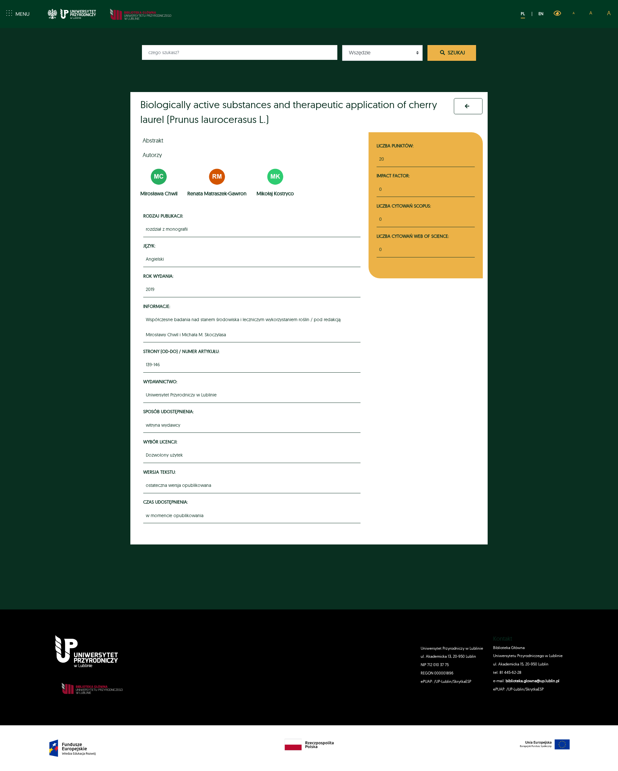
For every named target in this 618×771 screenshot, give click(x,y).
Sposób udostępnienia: (169, 411)
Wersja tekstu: (160, 472)
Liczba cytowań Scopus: (404, 206)
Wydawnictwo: (161, 381)
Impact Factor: (393, 175)
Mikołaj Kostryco (275, 193)
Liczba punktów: (395, 145)
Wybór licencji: (161, 441)
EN (540, 13)
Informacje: (157, 306)
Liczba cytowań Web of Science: (413, 236)
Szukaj (455, 52)
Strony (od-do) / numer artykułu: (182, 351)
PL (523, 13)
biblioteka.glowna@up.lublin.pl (532, 680)
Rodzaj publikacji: (164, 215)
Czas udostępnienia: (166, 502)
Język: (150, 245)
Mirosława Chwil (158, 193)
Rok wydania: (159, 276)
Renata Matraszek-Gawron (217, 193)
